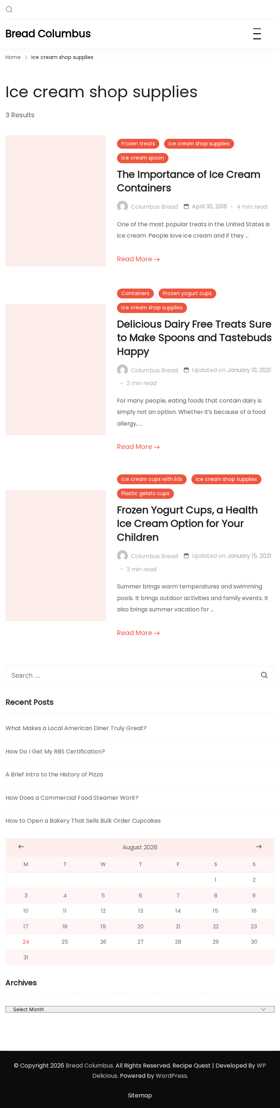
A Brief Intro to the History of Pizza (54, 774)
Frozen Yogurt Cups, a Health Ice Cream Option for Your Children (187, 523)
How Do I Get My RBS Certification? (55, 751)
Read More (134, 258)
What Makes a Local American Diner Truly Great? (76, 728)
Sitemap (140, 1095)
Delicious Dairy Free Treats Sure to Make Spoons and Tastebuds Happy (194, 338)
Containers (135, 293)
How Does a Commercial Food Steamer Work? (72, 798)
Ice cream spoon (142, 157)
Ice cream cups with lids (151, 479)
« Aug (21, 846)
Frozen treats (138, 143)
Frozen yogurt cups (187, 293)
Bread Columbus (48, 34)
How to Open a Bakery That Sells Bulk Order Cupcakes (83, 821)
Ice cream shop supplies (199, 143)
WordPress (171, 1076)
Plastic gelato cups (145, 493)
